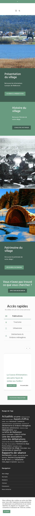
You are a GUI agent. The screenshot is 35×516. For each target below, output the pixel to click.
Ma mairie (12, 445)
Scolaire (14, 459)
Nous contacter (6, 493)
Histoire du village (24, 431)
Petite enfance (7, 449)
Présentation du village (10, 452)
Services (4, 461)
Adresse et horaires (25, 420)
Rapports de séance (14, 456)
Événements (5, 490)
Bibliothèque (13, 425)
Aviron (7, 425)
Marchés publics (21, 445)
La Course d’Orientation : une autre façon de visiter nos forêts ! (17, 381)
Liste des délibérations (13, 443)
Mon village (4, 447)
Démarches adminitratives (10, 431)
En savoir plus (24, 389)
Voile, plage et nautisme (9, 465)
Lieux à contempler (8, 438)
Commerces (20, 425)
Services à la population (16, 461)
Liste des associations (12, 440)
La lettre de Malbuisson (12, 436)
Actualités (7, 420)
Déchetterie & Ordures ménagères (16, 429)
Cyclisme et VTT (25, 427)
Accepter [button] (6, 512)
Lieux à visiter (20, 438)
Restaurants (7, 459)
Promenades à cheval (17, 449)
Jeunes (15, 434)
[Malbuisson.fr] (17, 7)
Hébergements (7, 434)
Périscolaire (23, 452)
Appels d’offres (21, 423)
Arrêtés (3, 425)
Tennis (12, 463)
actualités (17, 420)
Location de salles (6, 445)
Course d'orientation (17, 427)
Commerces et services (7, 427)
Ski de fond (6, 463)
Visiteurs (4, 487)
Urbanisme (19, 463)
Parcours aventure (12, 447)
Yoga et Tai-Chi (21, 465)
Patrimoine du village (22, 447)
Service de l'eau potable (23, 459)
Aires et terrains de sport (7, 423)
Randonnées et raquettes (11, 454)
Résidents (5, 484)
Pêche (29, 452)
